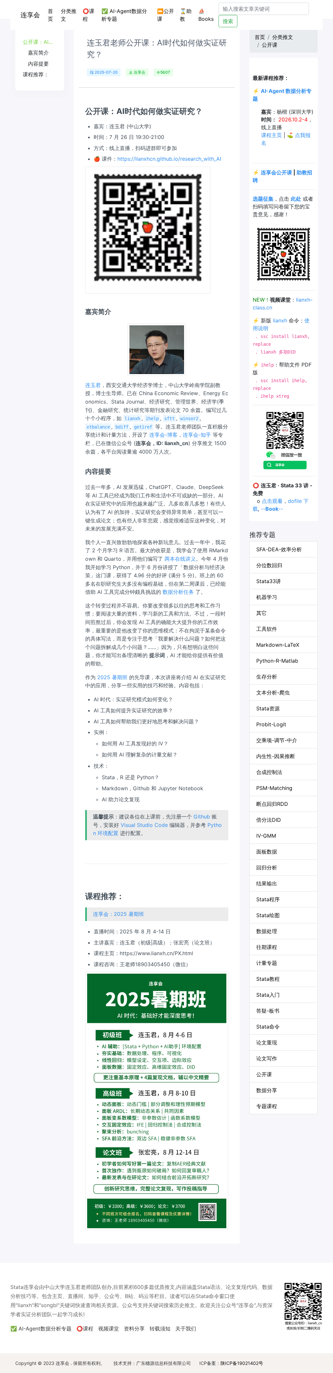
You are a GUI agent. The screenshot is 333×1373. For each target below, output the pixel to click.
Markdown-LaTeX (277, 645)
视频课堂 (108, 1328)
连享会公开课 (276, 172)
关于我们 (185, 1328)
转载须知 (160, 1328)
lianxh (280, 320)
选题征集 (263, 198)
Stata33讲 (268, 581)
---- (272, 509)
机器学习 (266, 597)
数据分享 (266, 1090)
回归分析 (266, 867)
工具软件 (266, 629)
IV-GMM (266, 835)
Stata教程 (268, 979)
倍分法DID (268, 820)
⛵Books (206, 15)
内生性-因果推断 (275, 756)
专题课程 (266, 1106)
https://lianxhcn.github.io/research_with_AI (169, 159)
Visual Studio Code (144, 825)
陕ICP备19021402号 (241, 1363)
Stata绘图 (268, 915)
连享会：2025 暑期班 (118, 914)
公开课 (269, 45)
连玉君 (93, 385)
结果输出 (266, 883)
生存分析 (266, 676)
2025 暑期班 (112, 677)
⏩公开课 (165, 15)
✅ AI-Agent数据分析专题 (124, 15)
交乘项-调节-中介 (276, 740)
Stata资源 (268, 708)
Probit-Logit (271, 724)
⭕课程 (88, 15)
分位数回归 (269, 565)
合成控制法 (269, 772)
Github (201, 816)
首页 (53, 15)
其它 (261, 613)
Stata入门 (268, 995)
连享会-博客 (163, 434)
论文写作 (266, 1058)
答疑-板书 (267, 1010)
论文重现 (266, 1042)
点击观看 (272, 501)
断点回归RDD (272, 804)
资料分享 (134, 1328)
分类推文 (68, 15)
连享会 (30, 15)
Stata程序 (268, 899)
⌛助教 (186, 15)
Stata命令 (268, 1026)
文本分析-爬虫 (273, 692)
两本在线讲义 (180, 558)
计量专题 (266, 963)
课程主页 (271, 135)
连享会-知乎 (197, 434)
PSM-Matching (274, 788)
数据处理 (266, 931)
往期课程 (266, 947)
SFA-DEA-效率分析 (279, 549)
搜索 (228, 21)
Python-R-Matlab (277, 660)
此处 (296, 198)
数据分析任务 (178, 592)
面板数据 (266, 851)
